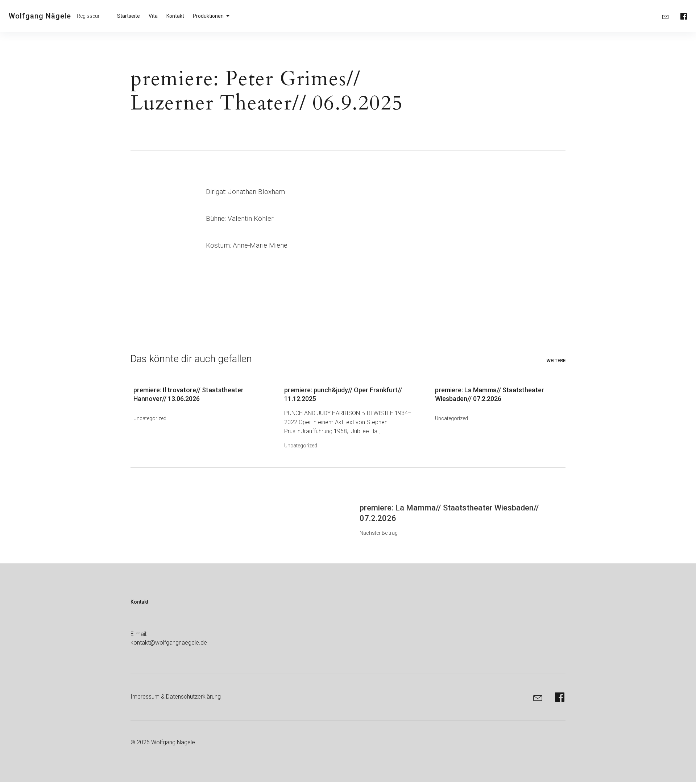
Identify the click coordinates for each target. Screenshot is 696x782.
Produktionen (208, 16)
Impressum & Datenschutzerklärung (175, 696)
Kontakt (175, 16)
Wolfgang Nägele (40, 16)
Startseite (128, 16)
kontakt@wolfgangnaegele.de (168, 642)
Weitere (556, 360)
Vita (153, 16)
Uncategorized (149, 418)
